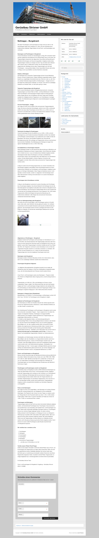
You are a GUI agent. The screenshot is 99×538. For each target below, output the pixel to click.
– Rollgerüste (66, 86)
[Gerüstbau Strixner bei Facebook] (62, 62)
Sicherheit (64, 100)
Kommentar (21, 484)
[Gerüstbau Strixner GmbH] (49, 23)
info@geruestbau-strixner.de (75, 57)
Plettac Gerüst (65, 122)
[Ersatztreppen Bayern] (23, 225)
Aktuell (63, 77)
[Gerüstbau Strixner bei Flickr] (69, 62)
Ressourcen (64, 98)
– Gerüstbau (66, 83)
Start (18, 34)
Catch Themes (81, 532)
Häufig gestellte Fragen (67, 93)
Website (20, 514)
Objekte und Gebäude (66, 96)
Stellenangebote (41, 34)
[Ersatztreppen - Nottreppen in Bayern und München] (45, 127)
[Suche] (62, 68)
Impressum (18, 525)
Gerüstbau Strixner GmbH (31, 27)
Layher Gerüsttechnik (66, 120)
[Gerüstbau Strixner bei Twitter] (66, 62)
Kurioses (64, 95)
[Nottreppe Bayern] (45, 225)
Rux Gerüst (64, 123)
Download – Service (66, 92)
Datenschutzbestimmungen (27, 525)
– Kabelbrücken (67, 84)
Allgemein (64, 89)
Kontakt (49, 34)
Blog (63, 90)
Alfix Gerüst (64, 119)
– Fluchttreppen (67, 81)
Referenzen (32, 34)
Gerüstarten (24, 34)
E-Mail (20, 508)
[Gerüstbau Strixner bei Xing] (75, 62)
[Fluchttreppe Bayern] (34, 225)
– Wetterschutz (67, 87)
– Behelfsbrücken (67, 80)
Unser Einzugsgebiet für (67, 101)
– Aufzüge (66, 78)
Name (20, 502)
